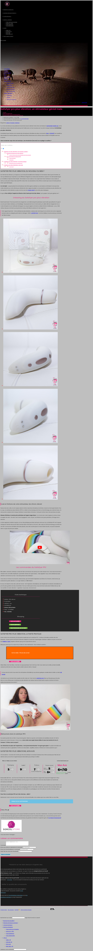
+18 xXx (5, 938)
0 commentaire (24, 118)
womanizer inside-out (52, 126)
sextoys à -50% (10, 931)
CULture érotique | (8, 925)
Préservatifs (9, 85)
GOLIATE (52, 133)
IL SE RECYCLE (34, 213)
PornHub (8, 97)
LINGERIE (6, 79)
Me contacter (11, 909)
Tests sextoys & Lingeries (12, 929)
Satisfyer (17, 123)
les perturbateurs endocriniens (16, 895)
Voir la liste (9, 879)
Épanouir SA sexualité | (9, 920)
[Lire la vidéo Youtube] (40, 547)
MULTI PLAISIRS (7, 73)
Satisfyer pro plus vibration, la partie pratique (15, 161)
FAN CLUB (8, 944)
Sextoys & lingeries (8, 927)
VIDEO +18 (8, 940)
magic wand (31, 190)
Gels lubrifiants (10, 83)
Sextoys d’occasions (11, 99)
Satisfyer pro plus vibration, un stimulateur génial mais (13, 115)
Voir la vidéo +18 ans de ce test (20, 653)
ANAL (5, 75)
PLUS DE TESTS (7, 81)
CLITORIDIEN (7, 69)
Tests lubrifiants (10, 933)
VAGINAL (6, 71)
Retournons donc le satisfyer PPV (15, 163)
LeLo (47, 133)
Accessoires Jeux (11, 87)
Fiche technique (12, 158)
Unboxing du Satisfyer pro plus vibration (15, 153)
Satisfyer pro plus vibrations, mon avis (13, 165)
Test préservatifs (10, 935)
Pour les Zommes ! (11, 89)
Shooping (11, 159)
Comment (3, 845)
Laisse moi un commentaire (19, 801)
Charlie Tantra (4, 909)
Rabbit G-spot (6, 641)
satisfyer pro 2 (40, 678)
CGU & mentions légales (26, 909)
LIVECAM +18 (9, 942)
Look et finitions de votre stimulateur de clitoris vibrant (20, 155)
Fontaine (12, 123)
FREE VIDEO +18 (9, 946)
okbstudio (84, 102)
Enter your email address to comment (10, 849)
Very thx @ (11, 166)
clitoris (8, 123)
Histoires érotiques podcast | (10, 923)
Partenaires (9, 95)
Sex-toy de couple (11, 91)
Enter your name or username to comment (11, 847)
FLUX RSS (16, 909)
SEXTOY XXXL (7, 77)
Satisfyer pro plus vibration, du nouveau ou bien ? (16, 151)
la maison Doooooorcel (54, 818)
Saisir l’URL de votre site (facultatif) (9, 851)
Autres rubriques (8, 93)
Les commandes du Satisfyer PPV (14, 156)
